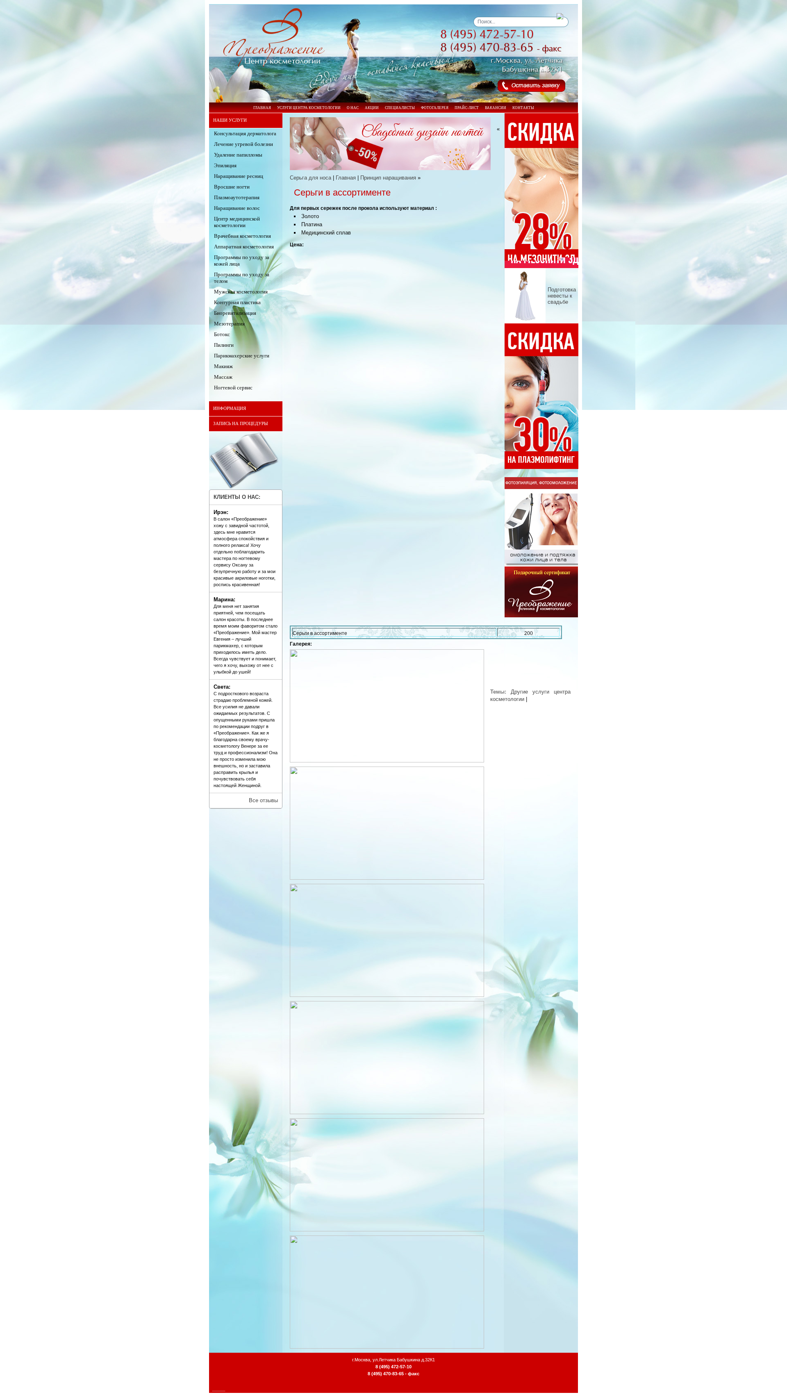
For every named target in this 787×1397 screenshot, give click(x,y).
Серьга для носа (310, 178)
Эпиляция (225, 165)
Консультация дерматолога (245, 133)
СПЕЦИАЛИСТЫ (400, 108)
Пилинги (224, 345)
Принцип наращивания (388, 178)
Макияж (223, 366)
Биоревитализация (235, 313)
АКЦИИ (372, 108)
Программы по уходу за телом (241, 277)
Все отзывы (263, 800)
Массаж (223, 377)
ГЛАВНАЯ (262, 108)
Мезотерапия (229, 324)
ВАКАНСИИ (495, 108)
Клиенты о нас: (237, 497)
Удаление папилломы (238, 155)
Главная (346, 178)
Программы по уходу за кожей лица (241, 260)
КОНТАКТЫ (523, 108)
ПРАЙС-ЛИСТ (467, 108)
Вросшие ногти (232, 187)
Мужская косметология (241, 292)
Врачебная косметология (242, 236)
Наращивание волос (237, 208)
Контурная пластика (237, 302)
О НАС (353, 108)
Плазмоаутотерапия (236, 197)
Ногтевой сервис (233, 388)
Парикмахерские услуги (241, 356)
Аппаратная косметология (244, 246)
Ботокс (222, 334)
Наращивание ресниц (238, 176)
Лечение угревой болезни (243, 144)
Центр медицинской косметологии (237, 222)
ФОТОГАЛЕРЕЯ (434, 108)
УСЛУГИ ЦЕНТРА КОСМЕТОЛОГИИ (309, 108)
